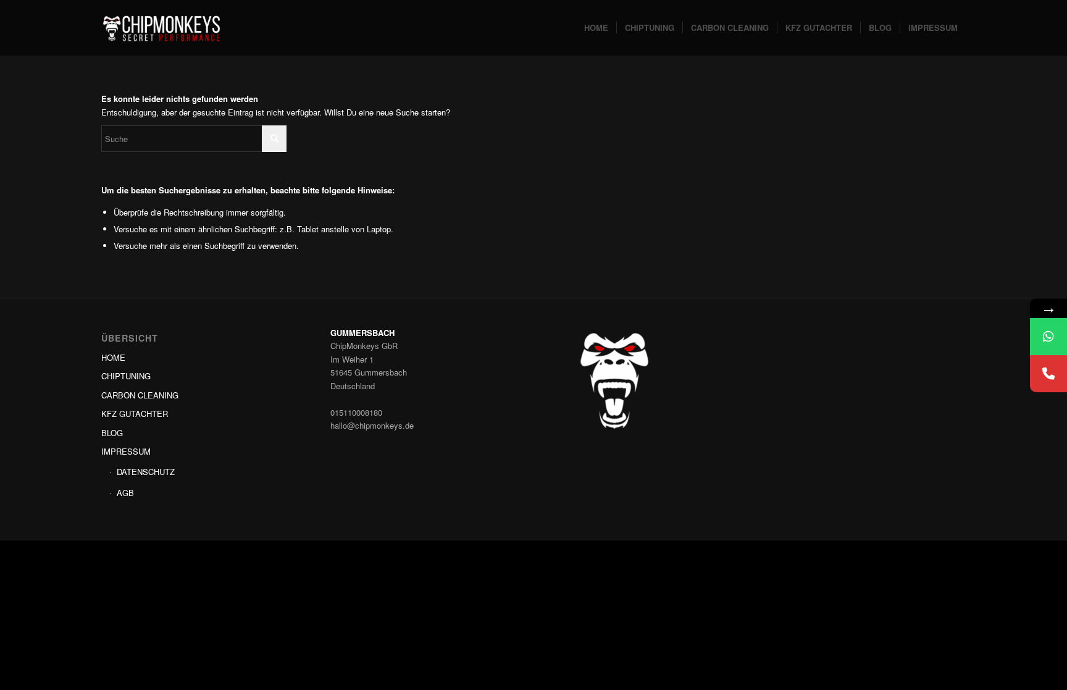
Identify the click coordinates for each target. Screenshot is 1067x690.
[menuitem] (596, 28)
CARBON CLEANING (139, 395)
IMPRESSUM (126, 451)
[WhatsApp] (1048, 336)
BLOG (112, 433)
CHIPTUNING (126, 376)
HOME (113, 357)
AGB (125, 493)
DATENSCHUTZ (146, 472)
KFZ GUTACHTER (134, 413)
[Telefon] (1048, 373)
